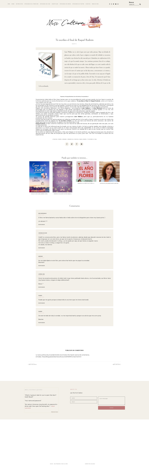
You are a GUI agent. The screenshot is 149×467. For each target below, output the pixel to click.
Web (9, 3)
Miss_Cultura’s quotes (33, 390)
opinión (60, 139)
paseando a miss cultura (62, 463)
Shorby (40, 311)
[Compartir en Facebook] (67, 144)
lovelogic (92, 463)
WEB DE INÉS (95, 3)
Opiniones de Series (65, 3)
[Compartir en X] (72, 144)
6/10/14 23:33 (41, 214)
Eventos (88, 3)
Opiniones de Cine (45, 3)
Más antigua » (117, 364)
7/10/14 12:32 (41, 297)
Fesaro (40, 295)
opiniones (64, 139)
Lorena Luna (41, 274)
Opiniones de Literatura (31, 3)
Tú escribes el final (92, 139)
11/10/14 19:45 (41, 312)
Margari (40, 256)
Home (12, 3)
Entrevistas (19, 3)
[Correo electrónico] (81, 144)
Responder (41, 224)
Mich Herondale (42, 213)
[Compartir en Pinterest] (77, 144)
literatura (54, 139)
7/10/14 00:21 (41, 257)
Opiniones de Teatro (78, 3)
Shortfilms (55, 3)
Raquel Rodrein (83, 139)
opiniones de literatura (73, 139)
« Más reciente (32, 364)
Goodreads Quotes (54, 411)
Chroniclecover (42, 233)
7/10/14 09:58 (41, 275)
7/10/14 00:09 (41, 234)
